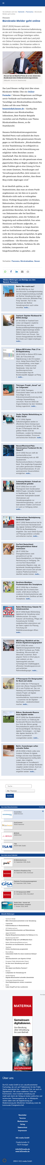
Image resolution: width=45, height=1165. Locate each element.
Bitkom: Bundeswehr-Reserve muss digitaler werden (27, 713)
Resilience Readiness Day (22, 870)
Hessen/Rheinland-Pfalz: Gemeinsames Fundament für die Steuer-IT (29, 448)
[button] (22, 68)
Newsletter (22, 1115)
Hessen (37, 261)
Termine (22, 1118)
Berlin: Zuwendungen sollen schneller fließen (27, 747)
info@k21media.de (22, 1149)
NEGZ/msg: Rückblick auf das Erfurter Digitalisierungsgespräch (29, 642)
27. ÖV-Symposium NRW (22, 892)
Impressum (22, 1130)
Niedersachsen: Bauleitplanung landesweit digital (28, 519)
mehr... (26, 307)
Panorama (29, 12)
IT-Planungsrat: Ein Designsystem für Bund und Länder (29, 680)
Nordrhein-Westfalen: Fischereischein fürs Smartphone (29, 583)
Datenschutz (22, 1127)
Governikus (18, 812)
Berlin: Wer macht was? (25, 286)
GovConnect (18, 822)
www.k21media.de (23, 1151)
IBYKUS (16, 833)
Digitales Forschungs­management (25, 881)
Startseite (21, 12)
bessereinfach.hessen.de (13, 108)
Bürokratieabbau (26, 261)
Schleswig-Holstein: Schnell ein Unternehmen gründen (28, 483)
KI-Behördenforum (20, 860)
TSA (15, 844)
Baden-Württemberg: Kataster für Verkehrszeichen (28, 608)
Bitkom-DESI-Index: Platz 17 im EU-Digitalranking (28, 350)
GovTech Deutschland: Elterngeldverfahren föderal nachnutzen (26, 546)
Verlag (22, 1124)
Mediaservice (23, 1121)
